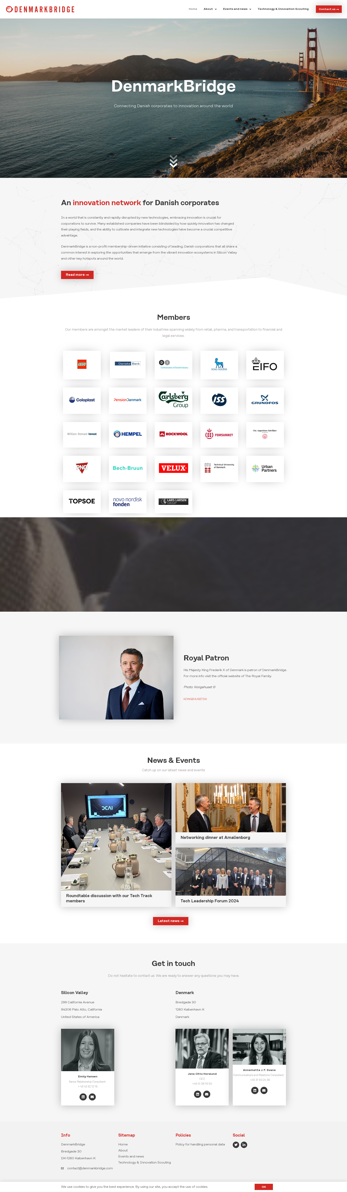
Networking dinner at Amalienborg (215, 838)
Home (193, 9)
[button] (210, 9)
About (208, 9)
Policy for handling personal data (200, 1144)
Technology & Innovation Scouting (283, 9)
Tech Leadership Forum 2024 (210, 901)
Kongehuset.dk (195, 699)
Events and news (235, 9)
